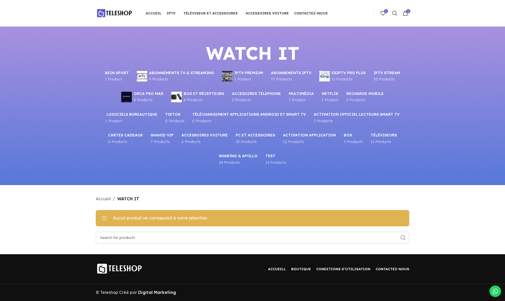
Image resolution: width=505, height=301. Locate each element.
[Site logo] (114, 12)
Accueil (103, 198)
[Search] (395, 13)
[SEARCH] (403, 238)
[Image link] (119, 268)
